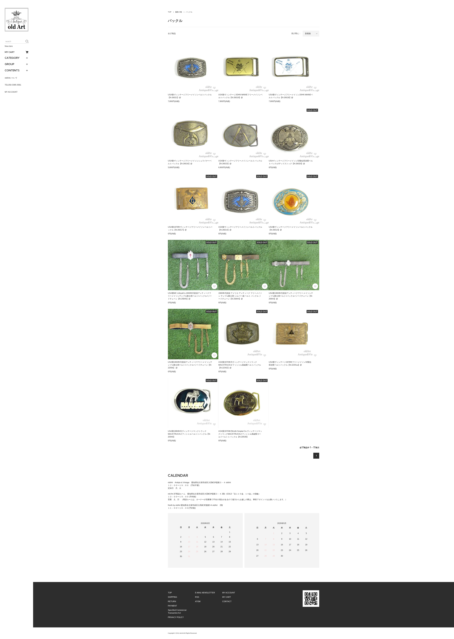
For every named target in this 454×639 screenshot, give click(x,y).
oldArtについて (11, 78)
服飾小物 (178, 12)
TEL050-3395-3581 (13, 85)
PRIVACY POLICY (176, 617)
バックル (189, 12)
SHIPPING (172, 597)
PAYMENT (172, 606)
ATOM (197, 601)
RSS (197, 597)
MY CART (10, 52)
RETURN (172, 601)
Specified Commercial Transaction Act (177, 611)
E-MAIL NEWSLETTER (205, 593)
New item (9, 46)
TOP (169, 12)
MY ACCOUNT (11, 92)
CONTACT (226, 601)
